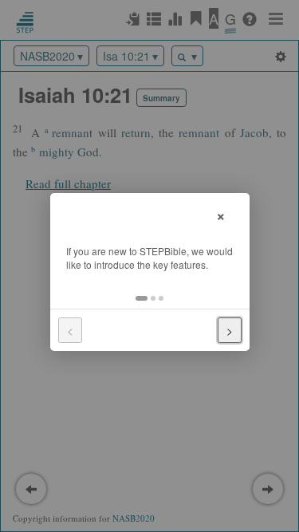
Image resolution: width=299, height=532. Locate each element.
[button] (142, 298)
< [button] (70, 330)
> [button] (229, 330)
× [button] (221, 214)
